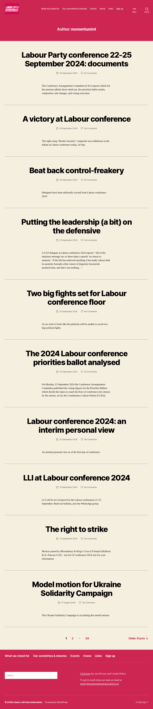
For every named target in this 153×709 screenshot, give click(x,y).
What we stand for (50, 8)
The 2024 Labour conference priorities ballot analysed (76, 358)
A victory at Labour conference (76, 118)
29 (87, 638)
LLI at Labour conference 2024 (76, 477)
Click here (85, 673)
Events (93, 8)
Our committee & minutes (74, 8)
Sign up (119, 8)
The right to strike (76, 529)
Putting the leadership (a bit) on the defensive (76, 226)
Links (110, 8)
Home (102, 8)
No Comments (90, 73)
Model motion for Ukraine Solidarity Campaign (76, 589)
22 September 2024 (68, 439)
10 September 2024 (68, 538)
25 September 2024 (68, 73)
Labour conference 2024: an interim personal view (76, 425)
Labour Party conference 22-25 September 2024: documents (77, 59)
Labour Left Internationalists (27, 702)
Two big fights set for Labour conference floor (76, 298)
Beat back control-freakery (76, 170)
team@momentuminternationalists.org (99, 683)
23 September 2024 (68, 240)
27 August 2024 (68, 602)
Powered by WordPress (56, 702)
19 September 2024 (68, 487)
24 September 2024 (68, 128)
